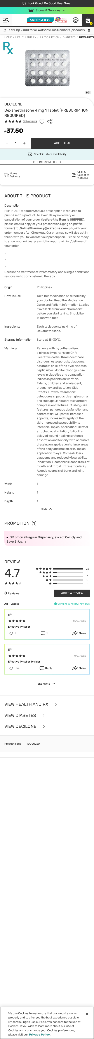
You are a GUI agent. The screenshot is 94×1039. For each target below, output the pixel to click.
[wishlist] (42, 121)
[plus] (24, 143)
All (6, 603)
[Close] (87, 1014)
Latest (15, 603)
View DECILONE (20, 726)
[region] (47, 1023)
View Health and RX (26, 704)
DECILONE (13, 104)
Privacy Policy (39, 1034)
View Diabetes (20, 715)
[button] (88, 20)
